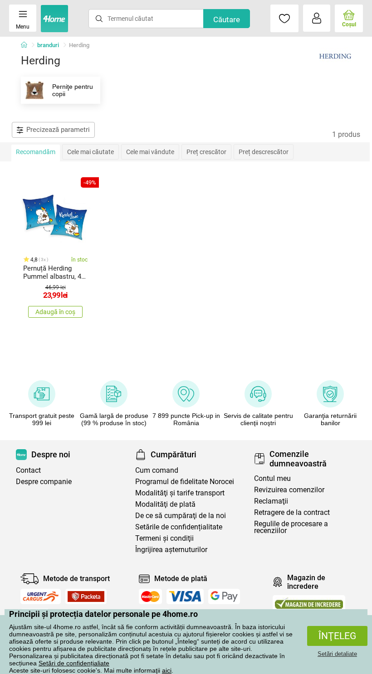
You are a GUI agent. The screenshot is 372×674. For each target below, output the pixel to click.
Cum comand (156, 470)
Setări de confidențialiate (74, 663)
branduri (48, 45)
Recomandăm (35, 151)
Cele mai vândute (150, 151)
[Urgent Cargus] (40, 596)
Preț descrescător (264, 151)
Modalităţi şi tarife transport (180, 493)
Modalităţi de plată (165, 504)
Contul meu (272, 478)
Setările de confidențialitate (178, 527)
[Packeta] (86, 596)
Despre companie (44, 481)
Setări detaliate (337, 653)
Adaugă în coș (55, 311)
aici (166, 670)
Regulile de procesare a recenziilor (291, 527)
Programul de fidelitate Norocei (184, 481)
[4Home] (27, 45)
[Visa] (185, 596)
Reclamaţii (271, 501)
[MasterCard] (150, 596)
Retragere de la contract (292, 512)
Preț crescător (206, 151)
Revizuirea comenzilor (289, 489)
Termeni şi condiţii (164, 538)
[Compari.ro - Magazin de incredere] (309, 603)
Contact (28, 470)
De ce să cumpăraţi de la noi (180, 515)
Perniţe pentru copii (72, 90)
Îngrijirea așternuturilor (171, 549)
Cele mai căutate (90, 151)
